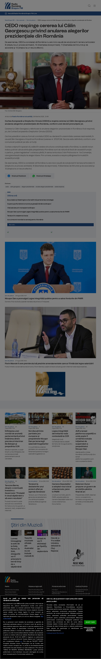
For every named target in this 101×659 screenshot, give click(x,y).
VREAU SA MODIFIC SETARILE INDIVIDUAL (90, 629)
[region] (50, 627)
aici (21, 641)
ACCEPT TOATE (90, 622)
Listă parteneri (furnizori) (55, 633)
